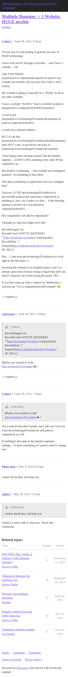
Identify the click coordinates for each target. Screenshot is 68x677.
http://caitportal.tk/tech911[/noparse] (33, 245)
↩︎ (16, 296)
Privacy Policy (33, 659)
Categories (19, 652)
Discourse (22, 667)
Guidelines (34, 652)
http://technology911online (19, 237)
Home (5, 652)
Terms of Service (11, 659)
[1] (3, 237)
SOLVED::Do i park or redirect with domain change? (17, 558)
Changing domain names (18, 629)
